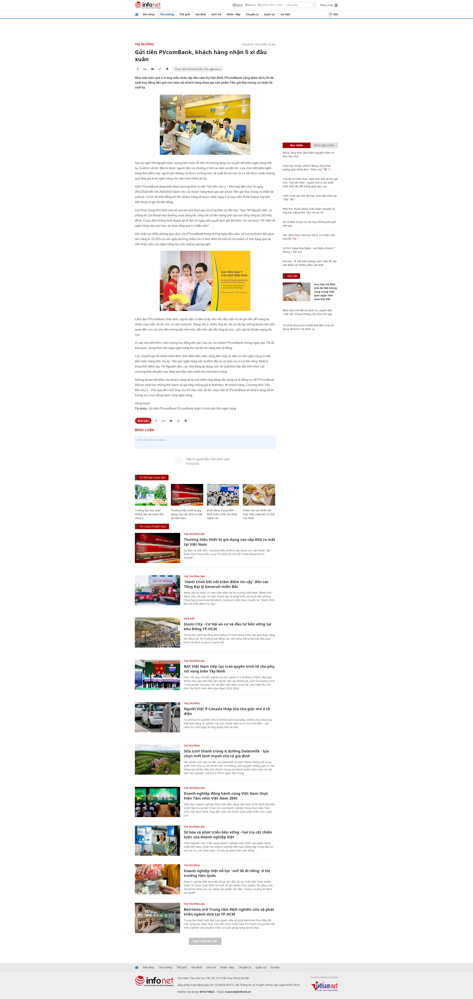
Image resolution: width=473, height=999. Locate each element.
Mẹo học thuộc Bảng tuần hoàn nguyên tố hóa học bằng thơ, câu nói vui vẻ (309, 210)
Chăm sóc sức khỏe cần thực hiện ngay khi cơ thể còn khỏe (258, 514)
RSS (336, 14)
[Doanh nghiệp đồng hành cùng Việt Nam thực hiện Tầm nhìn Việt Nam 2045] (157, 802)
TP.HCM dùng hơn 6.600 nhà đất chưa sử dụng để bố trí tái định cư (308, 327)
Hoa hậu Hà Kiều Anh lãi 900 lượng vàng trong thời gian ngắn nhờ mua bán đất (325, 292)
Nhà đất (189, 618)
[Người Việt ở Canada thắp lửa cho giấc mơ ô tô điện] (157, 717)
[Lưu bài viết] (167, 69)
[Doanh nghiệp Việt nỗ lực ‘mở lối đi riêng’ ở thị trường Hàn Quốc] (157, 879)
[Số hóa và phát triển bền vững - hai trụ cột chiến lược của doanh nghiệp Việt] (157, 841)
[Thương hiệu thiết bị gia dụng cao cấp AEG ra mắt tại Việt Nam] (187, 495)
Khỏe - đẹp (233, 14)
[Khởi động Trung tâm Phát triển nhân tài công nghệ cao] (223, 495)
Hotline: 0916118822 (272, 4)
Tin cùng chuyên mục (152, 526)
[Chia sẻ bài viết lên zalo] (145, 69)
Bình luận (143, 420)
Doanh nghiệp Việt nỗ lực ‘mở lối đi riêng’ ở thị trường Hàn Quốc (227, 873)
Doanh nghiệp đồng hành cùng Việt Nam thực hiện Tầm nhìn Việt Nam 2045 (226, 796)
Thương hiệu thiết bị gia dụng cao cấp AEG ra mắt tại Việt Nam (186, 514)
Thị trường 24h (194, 534)
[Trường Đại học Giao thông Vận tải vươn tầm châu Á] (151, 495)
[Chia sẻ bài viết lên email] (152, 69)
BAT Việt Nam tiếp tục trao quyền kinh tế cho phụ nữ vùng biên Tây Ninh (229, 669)
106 (293, 238)
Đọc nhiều (296, 145)
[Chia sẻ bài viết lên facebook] (137, 69)
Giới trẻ (216, 14)
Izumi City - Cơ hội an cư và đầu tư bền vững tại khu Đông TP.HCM (227, 626)
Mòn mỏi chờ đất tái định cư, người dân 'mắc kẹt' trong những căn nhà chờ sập (307, 312)
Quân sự (269, 14)
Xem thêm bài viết (205, 941)
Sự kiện (285, 14)
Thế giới (185, 14)
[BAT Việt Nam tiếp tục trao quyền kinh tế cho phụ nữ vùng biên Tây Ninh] (157, 675)
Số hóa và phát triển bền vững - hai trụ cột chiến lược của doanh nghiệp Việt (228, 834)
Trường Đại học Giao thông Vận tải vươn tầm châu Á (149, 514)
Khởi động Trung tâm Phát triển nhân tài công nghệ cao (222, 514)
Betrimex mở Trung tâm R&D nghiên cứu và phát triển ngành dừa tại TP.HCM (229, 912)
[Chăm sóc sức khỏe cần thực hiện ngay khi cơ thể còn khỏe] (259, 495)
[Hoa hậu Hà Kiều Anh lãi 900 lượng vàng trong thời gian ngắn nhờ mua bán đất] (296, 292)
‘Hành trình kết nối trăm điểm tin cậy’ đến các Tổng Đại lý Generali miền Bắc (226, 584)
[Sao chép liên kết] (160, 69)
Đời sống (148, 14)
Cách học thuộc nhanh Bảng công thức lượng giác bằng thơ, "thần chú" (307, 167)
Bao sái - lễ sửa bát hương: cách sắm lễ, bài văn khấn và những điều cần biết (310, 263)
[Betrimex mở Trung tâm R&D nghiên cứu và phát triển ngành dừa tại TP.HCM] (157, 918)
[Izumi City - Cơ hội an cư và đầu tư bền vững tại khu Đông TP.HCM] (157, 632)
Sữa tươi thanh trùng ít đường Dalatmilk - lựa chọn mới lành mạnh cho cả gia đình (226, 753)
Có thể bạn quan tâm (152, 477)
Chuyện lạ (252, 14)
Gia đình (200, 14)
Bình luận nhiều (324, 145)
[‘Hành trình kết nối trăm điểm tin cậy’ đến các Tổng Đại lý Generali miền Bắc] (157, 590)
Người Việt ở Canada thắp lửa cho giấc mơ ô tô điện (227, 711)
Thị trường (167, 14)
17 (329, 169)
